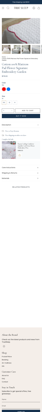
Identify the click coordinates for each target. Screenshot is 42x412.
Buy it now (21, 116)
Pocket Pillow (7, 356)
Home (4, 57)
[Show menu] (3, 8)
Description (6, 125)
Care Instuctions (8, 167)
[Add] (19, 155)
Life (3, 366)
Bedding (5, 360)
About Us (5, 375)
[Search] (8, 8)
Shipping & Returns (9, 173)
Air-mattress (6, 363)
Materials (5, 178)
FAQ (3, 379)
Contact (5, 382)
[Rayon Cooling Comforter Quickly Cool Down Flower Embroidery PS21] (9, 150)
